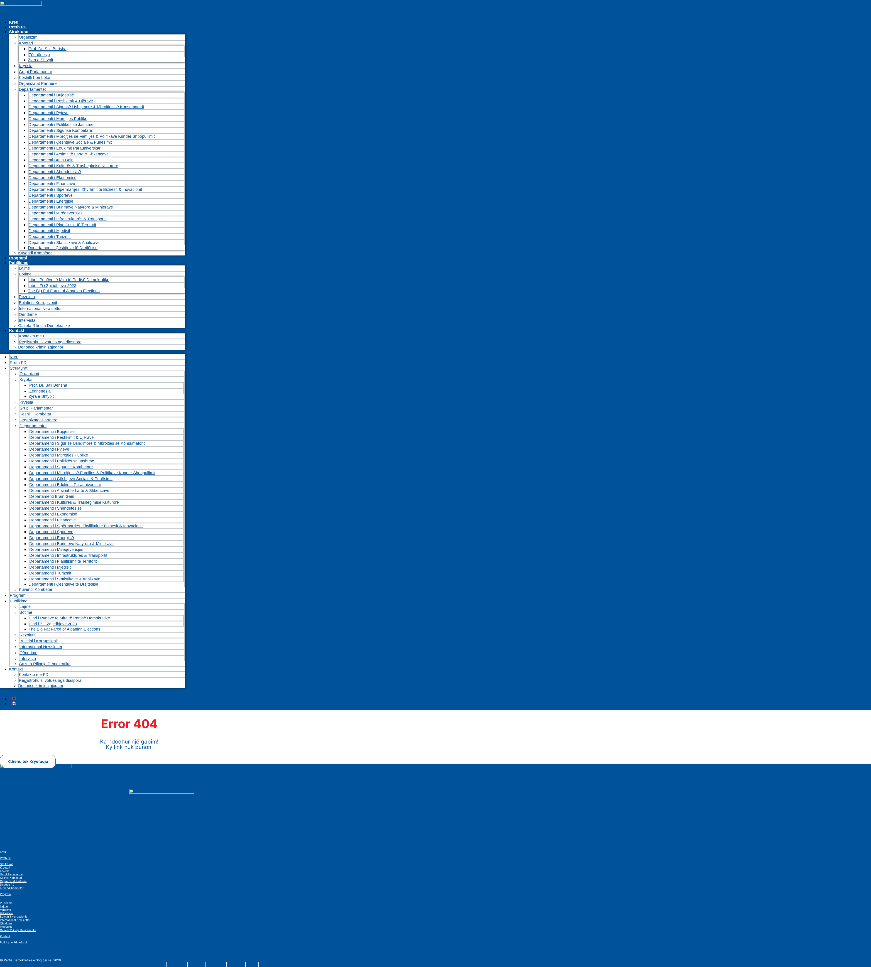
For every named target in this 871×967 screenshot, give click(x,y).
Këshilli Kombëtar (35, 77)
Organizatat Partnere (38, 83)
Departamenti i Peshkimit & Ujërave (61, 101)
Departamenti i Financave (52, 183)
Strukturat (6, 864)
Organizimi (28, 37)
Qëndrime (28, 314)
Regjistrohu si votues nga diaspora (50, 342)
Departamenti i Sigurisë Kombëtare (60, 130)
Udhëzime (6, 913)
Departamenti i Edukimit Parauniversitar (64, 148)
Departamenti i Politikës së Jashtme (61, 124)
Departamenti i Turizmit (50, 236)
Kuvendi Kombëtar (35, 253)
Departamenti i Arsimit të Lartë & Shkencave (69, 154)
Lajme (24, 268)
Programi (18, 258)
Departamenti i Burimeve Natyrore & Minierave (71, 207)
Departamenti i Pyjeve (49, 112)
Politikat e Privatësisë (13, 942)
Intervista (27, 320)
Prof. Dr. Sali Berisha (47, 49)
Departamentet (32, 89)
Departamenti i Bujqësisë (51, 95)
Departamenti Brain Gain (51, 160)
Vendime (5, 909)
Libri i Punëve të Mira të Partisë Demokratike (69, 279)
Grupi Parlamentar (35, 71)
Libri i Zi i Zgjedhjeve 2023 (52, 285)
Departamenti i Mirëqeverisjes (56, 213)
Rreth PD (18, 27)
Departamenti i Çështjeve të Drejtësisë (63, 247)
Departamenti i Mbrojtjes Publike (58, 118)
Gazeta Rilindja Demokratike (44, 325)
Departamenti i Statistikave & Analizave (64, 242)
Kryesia (25, 66)
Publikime (18, 262)
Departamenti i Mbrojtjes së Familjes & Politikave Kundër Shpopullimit (92, 136)
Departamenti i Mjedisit (49, 230)
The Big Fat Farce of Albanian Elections (64, 291)
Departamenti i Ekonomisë (52, 177)
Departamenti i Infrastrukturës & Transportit (68, 219)
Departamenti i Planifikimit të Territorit (62, 225)
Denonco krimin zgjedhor (40, 347)
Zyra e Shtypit (40, 60)
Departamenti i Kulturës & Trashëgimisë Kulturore (73, 166)
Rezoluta (27, 297)
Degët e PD (7, 884)
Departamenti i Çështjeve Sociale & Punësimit (70, 142)
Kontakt (16, 330)
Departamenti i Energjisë (51, 201)
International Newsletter (40, 308)
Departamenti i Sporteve (51, 195)
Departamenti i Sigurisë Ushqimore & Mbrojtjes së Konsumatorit (86, 107)
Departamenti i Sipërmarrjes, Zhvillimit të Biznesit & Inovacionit (85, 189)
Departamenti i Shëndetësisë (55, 171)
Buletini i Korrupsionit (38, 302)
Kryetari (5, 867)
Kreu (13, 22)
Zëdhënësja (39, 54)
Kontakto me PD (34, 336)
